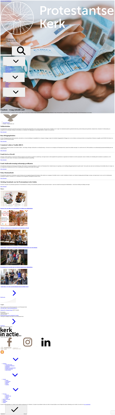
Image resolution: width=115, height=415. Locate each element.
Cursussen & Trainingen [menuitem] (9, 67)
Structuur (7, 397)
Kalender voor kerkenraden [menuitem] (10, 69)
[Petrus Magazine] (20, 335)
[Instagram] (28, 346)
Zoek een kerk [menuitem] (8, 72)
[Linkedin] (46, 346)
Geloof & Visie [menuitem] (8, 98)
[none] (59, 65)
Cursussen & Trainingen (9, 365)
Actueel (4, 81)
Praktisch (5, 65)
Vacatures (7, 384)
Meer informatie (3, 131)
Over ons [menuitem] (7, 97)
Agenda (6, 380)
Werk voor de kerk (6, 399)
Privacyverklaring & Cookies (13, 315)
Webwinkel (5, 401)
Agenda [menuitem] (6, 82)
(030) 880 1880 (3, 308)
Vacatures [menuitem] (7, 86)
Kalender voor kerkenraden (10, 367)
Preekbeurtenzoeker (9, 368)
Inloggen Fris (3, 310)
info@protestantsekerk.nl (12, 308)
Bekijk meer (2, 297)
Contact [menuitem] (6, 100)
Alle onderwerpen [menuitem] (8, 66)
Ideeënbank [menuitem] (7, 68)
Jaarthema (7, 382)
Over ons (5, 96)
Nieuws (6, 383)
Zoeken (4, 402)
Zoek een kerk (8, 370)
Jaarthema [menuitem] (7, 84)
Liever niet (3, 413)
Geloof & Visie (8, 395)
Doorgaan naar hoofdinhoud (5, 0)
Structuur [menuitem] (7, 99)
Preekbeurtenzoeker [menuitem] (9, 70)
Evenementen (7, 381)
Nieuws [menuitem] (6, 85)
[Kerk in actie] (9, 335)
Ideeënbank (7, 366)
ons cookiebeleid (87, 404)
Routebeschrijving (3, 315)
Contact (6, 398)
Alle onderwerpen (6, 122)
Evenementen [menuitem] (7, 83)
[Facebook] (9, 346)
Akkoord (25, 413)
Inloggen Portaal (9, 310)
